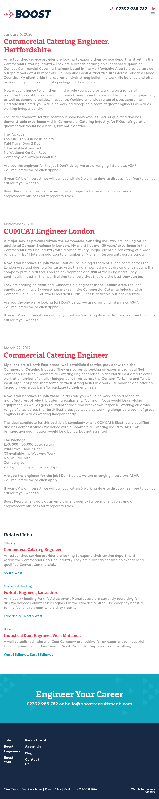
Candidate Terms (32, 789)
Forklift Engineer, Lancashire (31, 592)
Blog (28, 753)
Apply (9, 582)
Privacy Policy (53, 789)
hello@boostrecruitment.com (98, 704)
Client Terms (11, 789)
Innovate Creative (150, 790)
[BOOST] (27, 18)
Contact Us (71, 789)
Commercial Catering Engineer (56, 355)
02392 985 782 (42, 704)
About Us (33, 747)
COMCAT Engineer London (49, 231)
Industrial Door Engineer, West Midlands (42, 635)
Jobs (7, 740)
